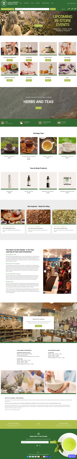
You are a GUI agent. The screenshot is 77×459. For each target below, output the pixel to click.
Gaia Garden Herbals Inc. (36, 454)
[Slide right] (76, 157)
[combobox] (32, 9)
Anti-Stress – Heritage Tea (9, 156)
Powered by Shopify (45, 454)
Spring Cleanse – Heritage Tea (67, 156)
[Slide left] (1, 157)
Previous (3, 22)
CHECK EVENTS (38, 25)
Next (74, 22)
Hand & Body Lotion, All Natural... (48, 191)
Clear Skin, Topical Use (28, 191)
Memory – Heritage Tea (48, 156)
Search (38, 452)
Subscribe (53, 442)
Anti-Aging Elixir (9, 191)
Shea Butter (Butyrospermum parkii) (67, 191)
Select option (10, 160)
